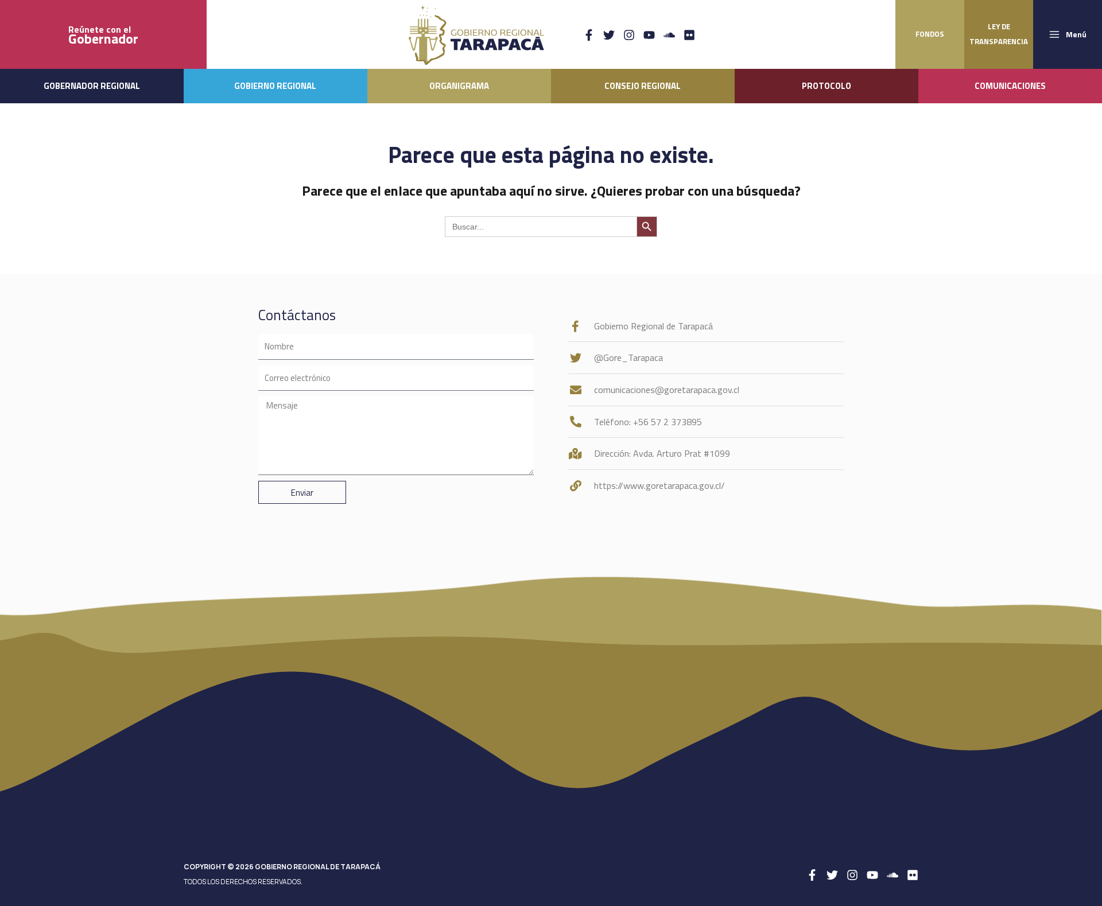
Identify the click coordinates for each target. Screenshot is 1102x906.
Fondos (929, 34)
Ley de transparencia (998, 34)
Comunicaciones (1010, 85)
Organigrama (459, 85)
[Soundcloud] (669, 35)
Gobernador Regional (92, 85)
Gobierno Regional (275, 85)
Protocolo (826, 85)
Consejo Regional (642, 85)
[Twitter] (609, 35)
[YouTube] (649, 35)
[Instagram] (629, 35)
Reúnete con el (103, 35)
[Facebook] (589, 35)
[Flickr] (689, 35)
